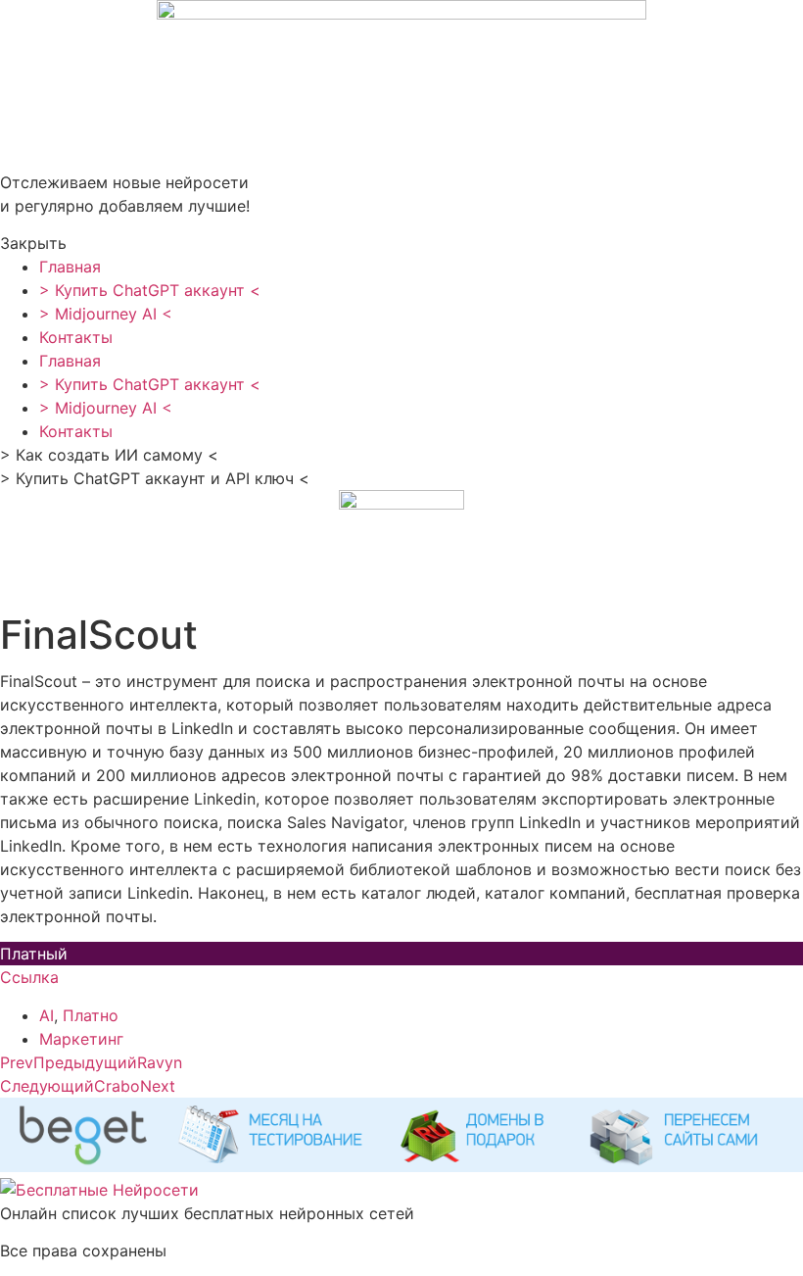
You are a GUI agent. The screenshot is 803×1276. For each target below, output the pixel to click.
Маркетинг (81, 1039)
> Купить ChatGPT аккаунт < (149, 290)
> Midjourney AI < (105, 313)
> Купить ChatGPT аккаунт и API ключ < (154, 478)
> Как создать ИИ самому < (109, 455)
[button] (401, 243)
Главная (70, 266)
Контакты (76, 337)
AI (46, 1015)
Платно (90, 1015)
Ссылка (29, 977)
